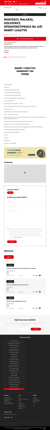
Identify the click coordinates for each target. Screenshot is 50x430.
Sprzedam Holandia (14, 375)
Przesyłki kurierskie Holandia (14, 379)
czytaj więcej (35, 275)
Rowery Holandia (14, 356)
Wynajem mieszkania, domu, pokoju (14, 343)
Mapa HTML (21, 405)
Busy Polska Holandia (14, 347)
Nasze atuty (35, 399)
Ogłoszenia (10, 3)
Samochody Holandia (14, 354)
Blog (19, 397)
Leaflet (36, 182)
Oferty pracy (25, 15)
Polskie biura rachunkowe (14, 359)
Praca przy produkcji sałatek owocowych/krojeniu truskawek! (21, 268)
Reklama (35, 402)
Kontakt (35, 397)
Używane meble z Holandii (14, 361)
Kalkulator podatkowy (23, 3)
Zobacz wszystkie (9, 257)
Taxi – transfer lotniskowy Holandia (14, 382)
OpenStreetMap (43, 182)
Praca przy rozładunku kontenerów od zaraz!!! (17, 284)
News (5, 3)
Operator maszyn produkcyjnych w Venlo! (16, 301)
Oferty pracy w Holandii (14, 340)
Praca (15, 3)
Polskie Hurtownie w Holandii (14, 370)
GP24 (20, 400)
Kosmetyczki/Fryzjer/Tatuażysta (14, 366)
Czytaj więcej (44, 428)
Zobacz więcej (7, 417)
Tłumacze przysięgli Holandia (14, 377)
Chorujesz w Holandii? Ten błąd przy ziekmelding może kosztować (8, 7)
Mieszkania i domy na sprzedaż (14, 345)
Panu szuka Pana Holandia (14, 368)
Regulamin (21, 408)
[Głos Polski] (8, 1)
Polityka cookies (22, 406)
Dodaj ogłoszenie (40, 3)
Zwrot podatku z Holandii (14, 386)
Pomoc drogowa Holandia (14, 384)
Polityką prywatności (17, 237)
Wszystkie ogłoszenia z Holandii (14, 389)
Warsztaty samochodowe (14, 363)
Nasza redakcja (36, 400)
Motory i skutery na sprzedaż (14, 352)
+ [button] (5, 166)
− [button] (5, 168)
